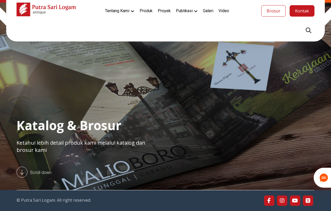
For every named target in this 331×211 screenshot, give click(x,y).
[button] (308, 30)
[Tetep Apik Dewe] (46, 9)
